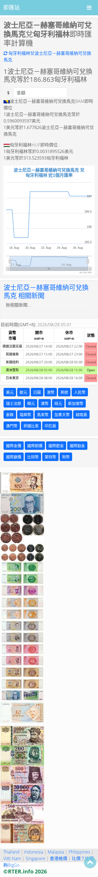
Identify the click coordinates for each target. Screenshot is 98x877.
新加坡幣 (75, 403)
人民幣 (79, 392)
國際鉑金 (77, 445)
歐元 (23, 392)
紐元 (58, 403)
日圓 (37, 392)
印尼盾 (50, 425)
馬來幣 (42, 414)
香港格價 (58, 858)
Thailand (11, 852)
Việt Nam (12, 858)
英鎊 (64, 392)
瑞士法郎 (13, 403)
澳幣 (44, 403)
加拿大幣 (62, 414)
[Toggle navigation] (89, 7)
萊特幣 (50, 456)
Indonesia (33, 852)
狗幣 (66, 456)
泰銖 (10, 414)
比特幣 (33, 456)
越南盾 (81, 414)
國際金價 (13, 445)
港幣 (50, 392)
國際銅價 (34, 445)
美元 (10, 392)
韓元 (31, 403)
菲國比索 (31, 425)
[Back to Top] (90, 862)
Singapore (35, 858)
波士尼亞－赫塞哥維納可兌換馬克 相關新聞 (46, 291)
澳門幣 (11, 425)
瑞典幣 (25, 414)
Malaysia (56, 852)
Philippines (79, 852)
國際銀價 (13, 456)
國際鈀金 (56, 445)
